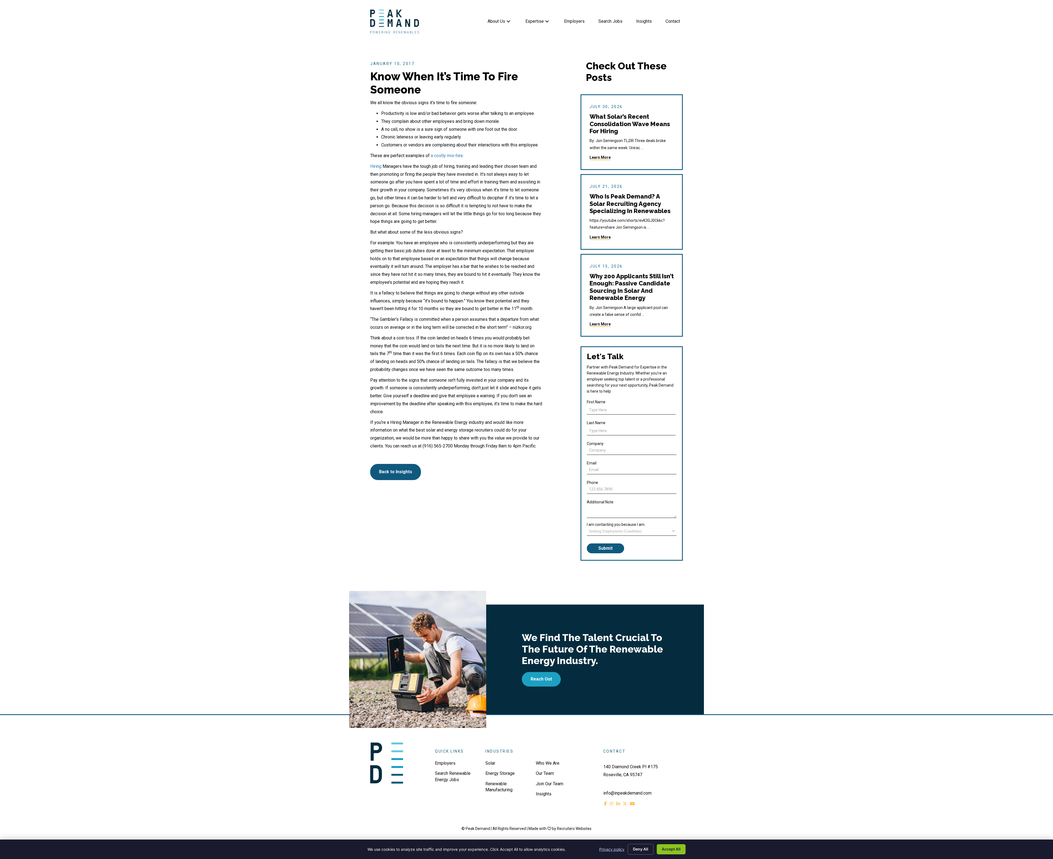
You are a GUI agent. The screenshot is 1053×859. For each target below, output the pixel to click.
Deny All (640, 849)
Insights (543, 793)
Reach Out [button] (541, 679)
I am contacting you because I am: (616, 524)
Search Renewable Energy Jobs (453, 776)
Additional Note (600, 502)
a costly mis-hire (447, 155)
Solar (490, 763)
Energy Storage (500, 773)
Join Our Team (549, 783)
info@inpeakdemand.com (627, 793)
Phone (592, 482)
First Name (596, 402)
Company (595, 443)
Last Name (596, 423)
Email (591, 463)
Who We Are (547, 763)
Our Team (545, 773)
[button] (508, 21)
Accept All (671, 849)
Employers (445, 763)
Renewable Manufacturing (499, 786)
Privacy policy (611, 849)
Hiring (375, 166)
